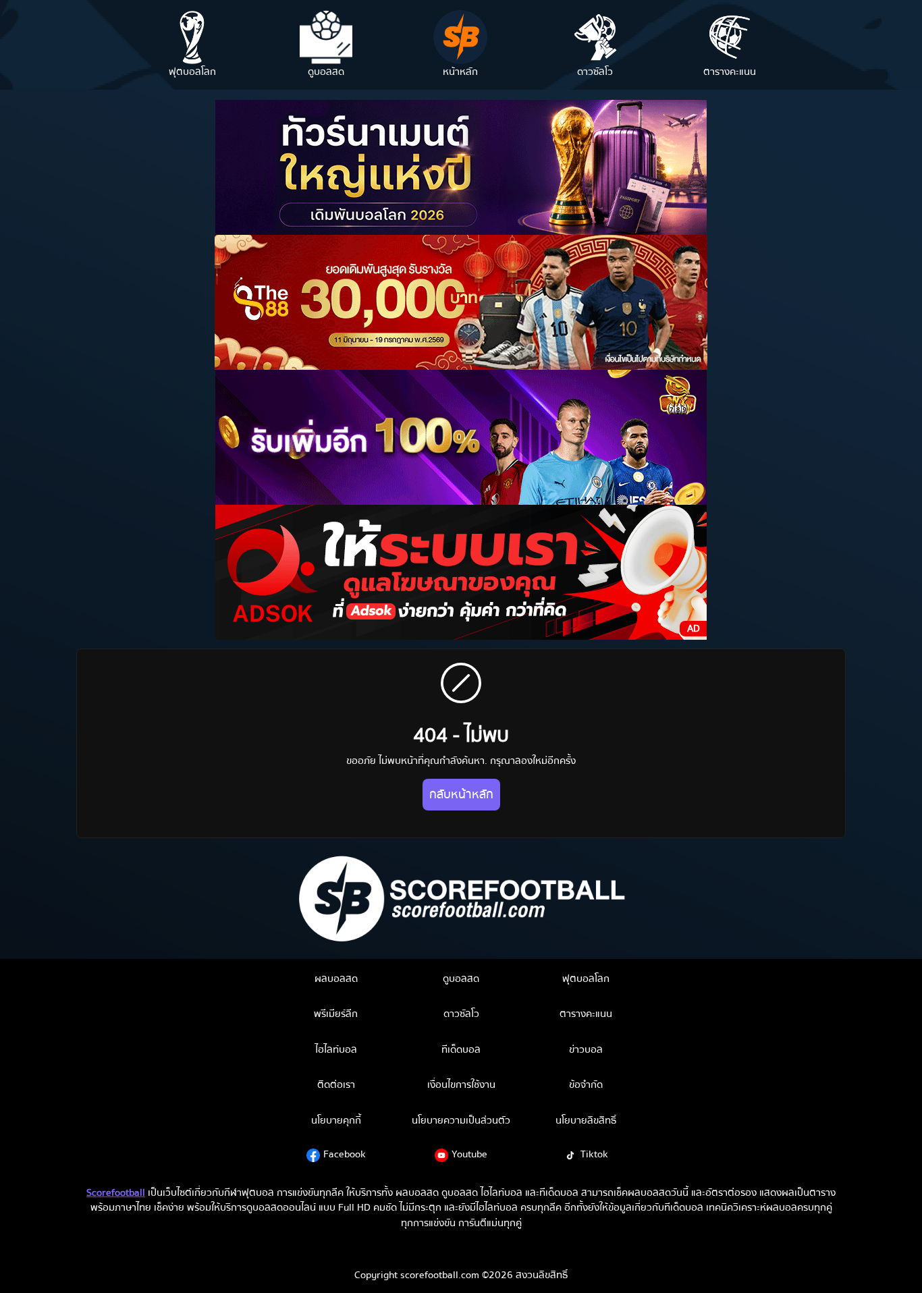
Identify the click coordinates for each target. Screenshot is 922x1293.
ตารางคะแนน (586, 1014)
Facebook (344, 1154)
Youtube (469, 1154)
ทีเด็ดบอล (461, 1049)
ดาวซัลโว (461, 1014)
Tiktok (594, 1154)
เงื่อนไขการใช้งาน (461, 1084)
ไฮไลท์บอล (336, 1049)
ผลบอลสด (336, 978)
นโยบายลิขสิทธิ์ (585, 1120)
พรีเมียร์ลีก (336, 1014)
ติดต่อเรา (336, 1084)
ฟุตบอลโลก (585, 978)
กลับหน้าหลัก (461, 794)
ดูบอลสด (461, 978)
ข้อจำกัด (586, 1084)
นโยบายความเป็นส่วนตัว (461, 1120)
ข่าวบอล (586, 1049)
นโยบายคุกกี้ (336, 1120)
